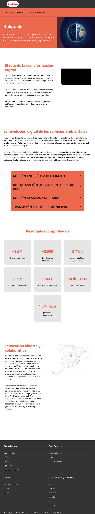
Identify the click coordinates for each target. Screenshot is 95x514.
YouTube (52, 505)
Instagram (52, 493)
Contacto (7, 493)
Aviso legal (8, 512)
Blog (50, 484)
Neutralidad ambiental (12, 470)
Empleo (6, 488)
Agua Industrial (9, 453)
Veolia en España (55, 453)
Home (6, 12)
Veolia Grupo (54, 457)
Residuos (7, 461)
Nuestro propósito (55, 461)
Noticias (52, 488)
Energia (6, 457)
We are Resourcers (11, 484)
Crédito (45, 512)
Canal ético (56, 512)
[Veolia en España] (13, 4)
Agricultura (8, 465)
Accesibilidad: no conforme (27, 512)
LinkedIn (52, 497)
